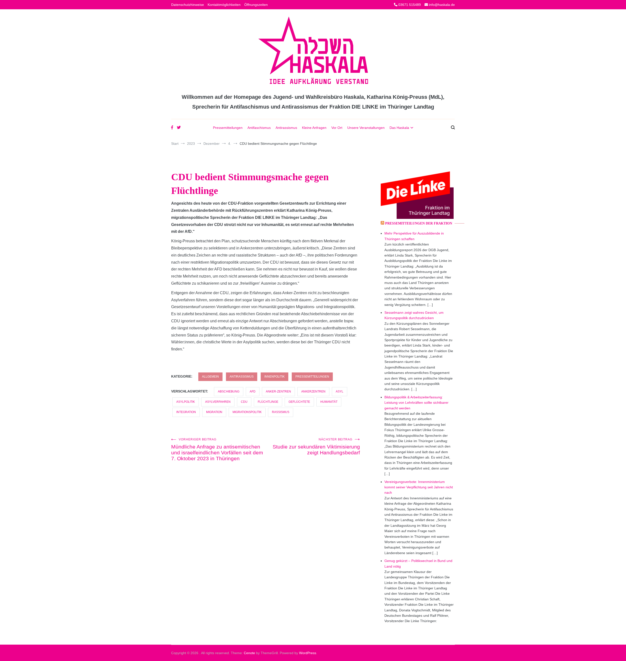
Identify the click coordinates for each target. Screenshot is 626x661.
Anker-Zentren (278, 391)
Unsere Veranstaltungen (366, 128)
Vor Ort (336, 128)
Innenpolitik (274, 376)
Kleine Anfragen (314, 128)
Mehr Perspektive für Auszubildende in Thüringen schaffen (414, 236)
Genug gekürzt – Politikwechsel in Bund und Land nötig (418, 563)
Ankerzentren (313, 391)
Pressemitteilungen (228, 128)
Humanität (328, 401)
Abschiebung (228, 391)
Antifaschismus (259, 128)
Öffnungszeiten (256, 5)
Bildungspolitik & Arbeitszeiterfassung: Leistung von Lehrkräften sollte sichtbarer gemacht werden (416, 402)
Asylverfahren (218, 401)
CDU (244, 401)
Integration (186, 412)
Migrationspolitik (247, 412)
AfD (253, 391)
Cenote (249, 653)
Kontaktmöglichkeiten (224, 5)
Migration (214, 412)
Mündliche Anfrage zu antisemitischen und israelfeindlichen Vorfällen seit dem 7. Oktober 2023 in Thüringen (217, 449)
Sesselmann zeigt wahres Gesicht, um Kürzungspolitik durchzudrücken (414, 315)
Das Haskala (399, 128)
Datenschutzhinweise (187, 5)
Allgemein (210, 376)
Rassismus (280, 412)
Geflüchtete (299, 401)
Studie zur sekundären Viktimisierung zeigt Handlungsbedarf (316, 446)
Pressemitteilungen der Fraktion (418, 223)
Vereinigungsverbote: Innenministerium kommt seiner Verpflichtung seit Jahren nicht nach (418, 487)
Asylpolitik (185, 401)
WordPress (307, 653)
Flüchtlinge (268, 401)
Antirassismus (286, 128)
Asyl (339, 391)
